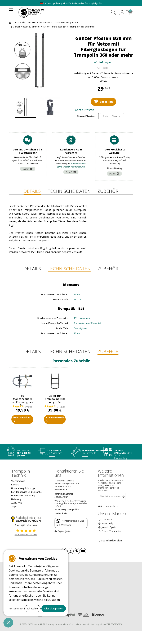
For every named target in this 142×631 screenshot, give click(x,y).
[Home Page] (10, 22)
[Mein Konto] (122, 13)
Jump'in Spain (108, 527)
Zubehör (107, 191)
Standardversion (111, 540)
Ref (98, 68)
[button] (8, 623)
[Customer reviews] (26, 519)
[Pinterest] (77, 551)
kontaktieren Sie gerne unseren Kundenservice (71, 165)
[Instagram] (70, 551)
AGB (13, 502)
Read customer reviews (26, 534)
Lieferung (16, 499)
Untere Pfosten (112, 116)
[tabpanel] (38, 60)
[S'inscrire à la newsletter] (123, 497)
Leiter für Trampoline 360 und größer (55, 399)
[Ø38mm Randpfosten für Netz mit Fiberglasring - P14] (51, 107)
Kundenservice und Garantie (26, 491)
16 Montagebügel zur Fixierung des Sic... (22, 400)
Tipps (14, 506)
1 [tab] (37, 86)
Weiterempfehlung (108, 506)
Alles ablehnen (16, 608)
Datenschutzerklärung (23, 495)
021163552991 (64, 494)
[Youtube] (83, 551)
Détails (103, 81)
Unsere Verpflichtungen (23, 488)
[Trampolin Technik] (34, 12)
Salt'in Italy (107, 523)
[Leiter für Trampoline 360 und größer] (55, 381)
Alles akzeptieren (53, 608)
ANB (20, 502)
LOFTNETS (106, 519)
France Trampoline (111, 531)
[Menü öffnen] (11, 9)
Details (26, 168)
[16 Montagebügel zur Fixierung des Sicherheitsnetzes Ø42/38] (22, 381)
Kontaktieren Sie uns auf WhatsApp (70, 522)
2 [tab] (40, 86)
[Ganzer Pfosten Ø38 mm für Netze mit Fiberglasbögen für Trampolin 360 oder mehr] (38, 60)
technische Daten (69, 191)
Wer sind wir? (18, 480)
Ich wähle (32, 608)
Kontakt (15, 484)
